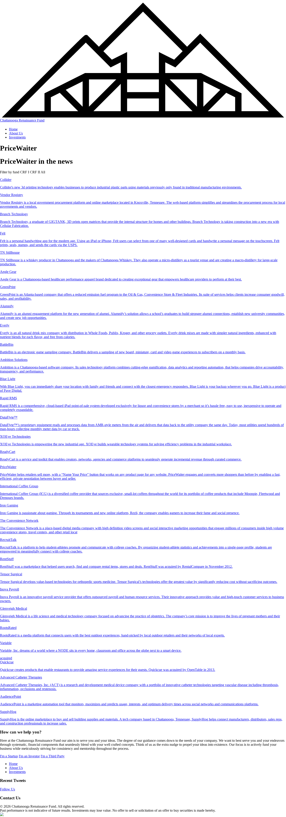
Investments (17, 137)
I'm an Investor (29, 756)
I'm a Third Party (53, 756)
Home (13, 129)
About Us (16, 133)
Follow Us (7, 789)
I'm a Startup (9, 756)
